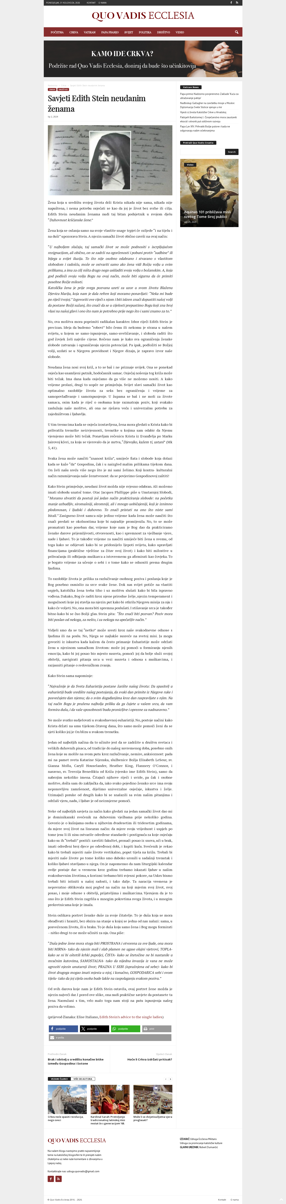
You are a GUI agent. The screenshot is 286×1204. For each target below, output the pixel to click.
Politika (145, 32)
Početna (57, 32)
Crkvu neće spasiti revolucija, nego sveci (66, 1118)
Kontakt (91, 2)
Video (180, 32)
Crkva (73, 32)
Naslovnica (52, 85)
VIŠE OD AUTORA (83, 1078)
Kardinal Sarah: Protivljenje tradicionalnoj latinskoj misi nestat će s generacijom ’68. (108, 1120)
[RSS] (237, 3)
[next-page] (170, 1079)
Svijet (129, 32)
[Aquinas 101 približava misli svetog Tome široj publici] (209, 193)
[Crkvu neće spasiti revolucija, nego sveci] (67, 1099)
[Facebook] (231, 3)
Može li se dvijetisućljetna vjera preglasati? (152, 1118)
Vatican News (191, 87)
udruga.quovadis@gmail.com (83, 1171)
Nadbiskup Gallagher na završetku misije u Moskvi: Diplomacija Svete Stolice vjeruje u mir (207, 105)
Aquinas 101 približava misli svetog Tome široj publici (207, 214)
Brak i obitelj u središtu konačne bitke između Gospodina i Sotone (76, 1061)
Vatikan (90, 32)
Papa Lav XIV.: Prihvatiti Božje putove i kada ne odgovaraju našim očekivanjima (205, 128)
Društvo (163, 32)
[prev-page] (166, 1079)
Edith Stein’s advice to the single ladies (130, 1016)
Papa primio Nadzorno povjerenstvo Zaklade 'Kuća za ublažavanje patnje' (209, 96)
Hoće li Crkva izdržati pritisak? (149, 1059)
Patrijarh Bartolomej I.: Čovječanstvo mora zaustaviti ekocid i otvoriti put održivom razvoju (208, 119)
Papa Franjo (110, 32)
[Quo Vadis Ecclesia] (143, 16)
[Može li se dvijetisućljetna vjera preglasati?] (152, 1099)
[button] (236, 32)
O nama (102, 2)
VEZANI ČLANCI (59, 1078)
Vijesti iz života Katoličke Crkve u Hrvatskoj (203, 112)
